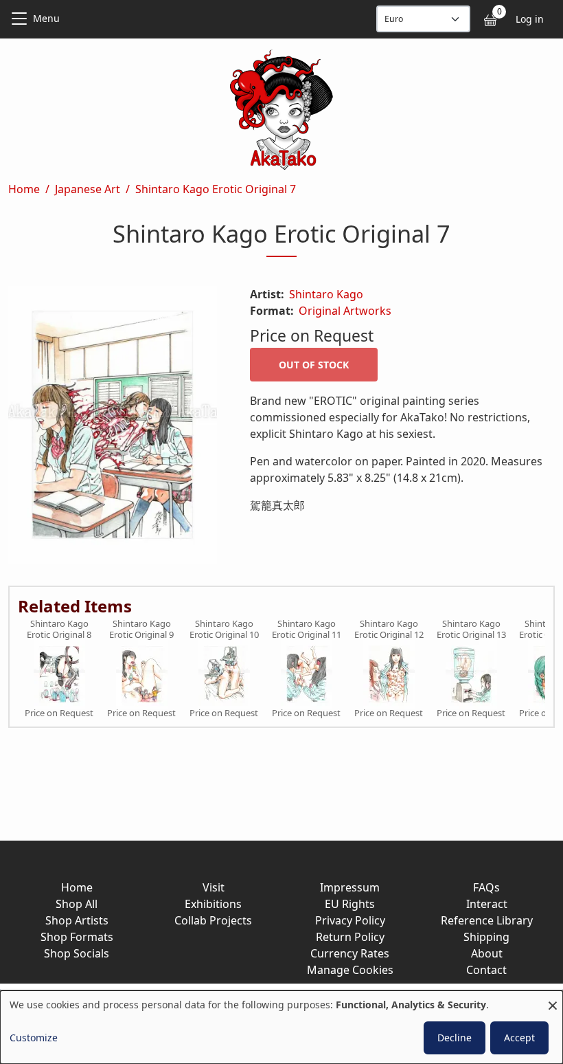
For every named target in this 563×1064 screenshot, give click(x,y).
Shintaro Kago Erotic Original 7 (215, 189)
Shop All (76, 903)
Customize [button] (34, 1037)
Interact (486, 903)
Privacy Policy (350, 920)
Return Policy (350, 936)
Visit (214, 887)
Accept (519, 1037)
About (487, 953)
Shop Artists (76, 920)
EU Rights (350, 903)
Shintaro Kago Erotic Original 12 (389, 629)
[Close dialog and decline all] (552, 999)
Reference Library (487, 920)
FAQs (486, 887)
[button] (112, 427)
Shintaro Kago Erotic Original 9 (141, 629)
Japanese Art (87, 189)
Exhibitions (213, 903)
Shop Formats (77, 936)
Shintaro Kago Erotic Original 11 (306, 629)
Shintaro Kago (326, 294)
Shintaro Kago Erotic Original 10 (224, 629)
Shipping (486, 936)
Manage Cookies (350, 969)
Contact (486, 969)
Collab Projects (213, 920)
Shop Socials (76, 953)
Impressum (350, 887)
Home (24, 189)
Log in (530, 18)
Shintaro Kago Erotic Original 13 (471, 629)
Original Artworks (345, 310)
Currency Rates (349, 953)
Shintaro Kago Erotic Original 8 (59, 629)
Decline (454, 1037)
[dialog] (281, 1027)
